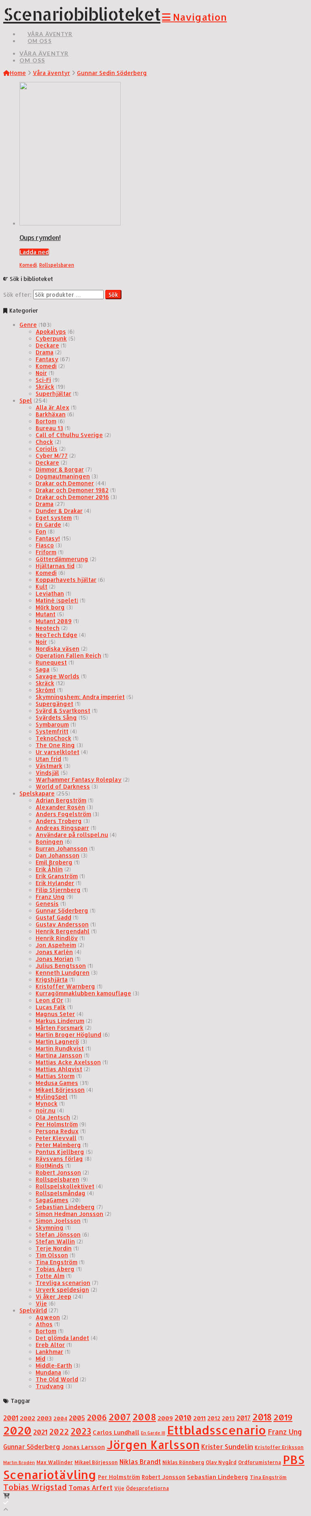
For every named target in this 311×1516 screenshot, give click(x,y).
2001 (10, 1417)
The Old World (57, 1379)
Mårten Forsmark (59, 1027)
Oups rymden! (39, 237)
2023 (80, 1431)
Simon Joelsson (58, 1220)
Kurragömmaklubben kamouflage (83, 993)
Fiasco (45, 545)
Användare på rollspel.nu (72, 834)
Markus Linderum (60, 1020)
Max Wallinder (54, 1462)
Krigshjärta (52, 979)
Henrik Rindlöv (57, 938)
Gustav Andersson (62, 924)
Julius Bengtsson (61, 965)
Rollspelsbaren (56, 265)
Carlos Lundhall (116, 1432)
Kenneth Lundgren (62, 972)
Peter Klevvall (56, 1137)
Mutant (45, 614)
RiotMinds (50, 1165)
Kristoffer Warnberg (65, 986)
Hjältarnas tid (55, 565)
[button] (194, 17)
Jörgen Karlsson (153, 1444)
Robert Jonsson (58, 1172)
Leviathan (50, 593)
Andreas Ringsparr (62, 827)
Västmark (49, 765)
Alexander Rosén (60, 807)
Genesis (47, 903)
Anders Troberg (59, 820)
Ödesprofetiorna (147, 1488)
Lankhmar (49, 1351)
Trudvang (50, 1386)
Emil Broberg (54, 862)
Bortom (46, 421)
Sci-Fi (43, 379)
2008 (144, 1416)
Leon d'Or (49, 1000)
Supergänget (54, 703)
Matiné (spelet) (57, 600)
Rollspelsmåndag (60, 1193)
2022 (59, 1432)
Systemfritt (52, 731)
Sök (113, 294)
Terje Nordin (54, 1248)
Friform (46, 552)
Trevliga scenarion (63, 1282)
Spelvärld (33, 1310)
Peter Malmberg (58, 1144)
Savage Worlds (57, 676)
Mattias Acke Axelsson (68, 1062)
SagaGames (52, 1200)
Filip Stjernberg (58, 889)
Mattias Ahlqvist (59, 1069)
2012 (213, 1418)
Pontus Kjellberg (60, 1151)
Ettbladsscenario (216, 1429)
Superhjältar (53, 393)
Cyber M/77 (52, 455)
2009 (165, 1418)
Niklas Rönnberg (183, 1462)
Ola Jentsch (53, 1117)
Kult (41, 586)
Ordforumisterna (259, 1462)
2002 (27, 1418)
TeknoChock (53, 738)
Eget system (54, 517)
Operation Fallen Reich (68, 655)
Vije (41, 1303)
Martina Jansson (59, 1055)
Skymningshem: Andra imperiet (80, 696)
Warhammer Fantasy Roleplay (78, 779)
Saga (42, 669)
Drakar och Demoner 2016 (72, 496)
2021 (40, 1432)
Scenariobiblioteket (81, 14)
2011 (199, 1418)
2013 (228, 1418)
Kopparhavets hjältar (66, 579)
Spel (25, 400)
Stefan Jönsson (58, 1234)
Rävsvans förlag (59, 1158)
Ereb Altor (50, 1344)
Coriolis (47, 448)
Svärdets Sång (56, 717)
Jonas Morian (54, 958)
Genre (28, 324)
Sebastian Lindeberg (65, 1206)
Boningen (49, 841)
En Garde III (153, 1433)
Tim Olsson (52, 1255)
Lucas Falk (51, 1007)
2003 (44, 1418)
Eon (41, 531)
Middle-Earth (54, 1365)
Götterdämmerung (62, 558)
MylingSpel (52, 1096)
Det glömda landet (62, 1337)
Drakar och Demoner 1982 (72, 490)
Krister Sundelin (227, 1446)
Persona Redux (57, 1131)
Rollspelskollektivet (65, 1186)
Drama (44, 352)
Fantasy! (48, 538)
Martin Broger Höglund (68, 1034)
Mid (40, 1358)
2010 (183, 1417)
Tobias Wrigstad (35, 1487)
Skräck (45, 386)
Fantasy (47, 359)
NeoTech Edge (56, 634)
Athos (44, 1324)
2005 (77, 1418)
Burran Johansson (61, 848)
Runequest (51, 662)
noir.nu (45, 1110)
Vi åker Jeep (53, 1296)
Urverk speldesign (62, 1289)
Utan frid (48, 758)
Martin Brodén (19, 1462)
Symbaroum (52, 724)
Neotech (48, 627)
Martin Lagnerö (57, 1041)
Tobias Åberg (55, 1268)
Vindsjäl (47, 772)
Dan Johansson (57, 855)
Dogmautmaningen (63, 476)
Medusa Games (57, 1082)
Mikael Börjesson (60, 1089)
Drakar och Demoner (65, 483)
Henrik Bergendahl (62, 931)
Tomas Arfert (90, 1487)
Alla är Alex (52, 407)
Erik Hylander (55, 882)
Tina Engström (56, 1262)
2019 (282, 1417)
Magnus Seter (55, 1013)
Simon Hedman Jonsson (69, 1213)
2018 (262, 1416)
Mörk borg (50, 607)
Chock (44, 441)
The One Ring (55, 745)
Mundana (48, 1372)
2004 (60, 1418)
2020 (17, 1430)
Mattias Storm (55, 1075)
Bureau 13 (49, 428)
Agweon (48, 1317)
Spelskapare (37, 793)
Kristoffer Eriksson (279, 1447)
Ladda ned (34, 252)
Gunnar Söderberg (62, 910)
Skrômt (45, 689)
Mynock (47, 1103)
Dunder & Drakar (59, 510)
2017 (243, 1418)
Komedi (28, 265)
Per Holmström (57, 1124)
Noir (41, 372)
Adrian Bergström (61, 800)
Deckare (47, 345)
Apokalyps (51, 331)
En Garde (48, 524)
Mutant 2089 (54, 621)
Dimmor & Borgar (60, 469)
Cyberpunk (51, 338)
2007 (120, 1416)
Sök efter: (17, 294)
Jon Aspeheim (56, 944)
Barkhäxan (51, 414)
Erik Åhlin (49, 869)
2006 (97, 1417)
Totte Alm (50, 1275)
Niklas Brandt (140, 1462)
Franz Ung (50, 896)
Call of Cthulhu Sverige (69, 434)
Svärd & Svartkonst (63, 710)
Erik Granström (57, 876)
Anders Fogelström (63, 814)
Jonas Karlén (54, 951)
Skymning (50, 1227)
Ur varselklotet (57, 751)
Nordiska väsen (57, 648)
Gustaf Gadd (53, 917)
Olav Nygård (221, 1462)
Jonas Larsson (83, 1447)
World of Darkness (63, 786)
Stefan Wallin (55, 1241)
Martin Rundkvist (60, 1048)
